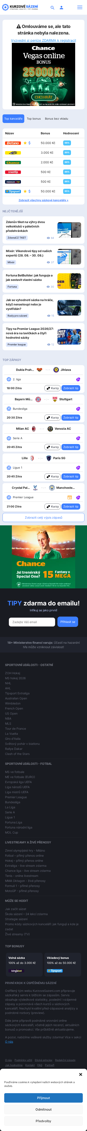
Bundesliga (12, 802)
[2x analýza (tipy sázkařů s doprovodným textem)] (77, 437)
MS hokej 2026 (15, 678)
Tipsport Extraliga (17, 693)
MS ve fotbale (14, 772)
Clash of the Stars (17, 754)
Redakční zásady (65, 1060)
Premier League (16, 797)
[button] (81, 1074)
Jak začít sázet (15, 909)
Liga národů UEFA (17, 787)
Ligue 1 (10, 817)
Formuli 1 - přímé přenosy (22, 886)
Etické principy (43, 1060)
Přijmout (43, 1098)
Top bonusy (14, 946)
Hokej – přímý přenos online (24, 860)
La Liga (10, 807)
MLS (8, 723)
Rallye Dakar (13, 748)
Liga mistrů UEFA (16, 792)
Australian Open (16, 698)
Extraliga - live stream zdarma (25, 865)
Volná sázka (16, 957)
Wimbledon (12, 703)
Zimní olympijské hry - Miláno (25, 850)
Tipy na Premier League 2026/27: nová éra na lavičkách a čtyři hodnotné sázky (30, 333)
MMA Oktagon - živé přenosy (25, 881)
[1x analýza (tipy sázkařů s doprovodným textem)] (77, 379)
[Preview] (69, 497)
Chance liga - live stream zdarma (28, 870)
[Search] (53, 7)
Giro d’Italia (12, 738)
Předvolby (43, 1121)
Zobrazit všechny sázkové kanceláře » (43, 200)
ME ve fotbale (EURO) (20, 777)
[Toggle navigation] (80, 7)
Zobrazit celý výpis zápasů (43, 517)
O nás (9, 1041)
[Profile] (61, 7)
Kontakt (30, 1065)
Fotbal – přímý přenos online (24, 855)
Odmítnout (43, 1109)
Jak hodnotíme (14, 1065)
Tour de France (15, 728)
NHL (8, 683)
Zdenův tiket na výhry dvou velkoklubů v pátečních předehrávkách (25, 226)
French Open (14, 708)
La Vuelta (11, 733)
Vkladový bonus (58, 957)
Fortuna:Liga (13, 822)
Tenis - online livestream (21, 875)
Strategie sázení (16, 919)
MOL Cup (11, 832)
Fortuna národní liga (18, 827)
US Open (11, 713)
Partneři (49, 1065)
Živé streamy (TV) (17, 934)
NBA (8, 718)
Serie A (10, 812)
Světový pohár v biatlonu (22, 743)
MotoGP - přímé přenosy (22, 891)
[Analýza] (78, 379)
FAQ (39, 1065)
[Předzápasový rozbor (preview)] (69, 497)
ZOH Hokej (12, 673)
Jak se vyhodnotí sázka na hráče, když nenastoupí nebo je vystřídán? (29, 304)
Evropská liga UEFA (18, 782)
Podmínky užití (23, 1060)
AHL (8, 688)
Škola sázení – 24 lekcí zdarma (26, 914)
